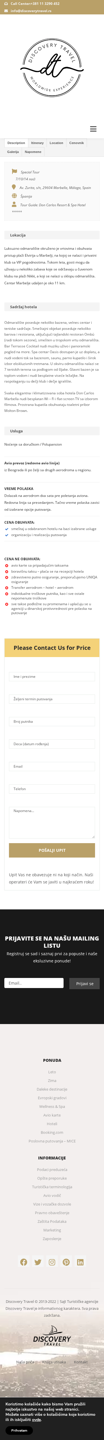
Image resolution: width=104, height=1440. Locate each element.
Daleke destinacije (52, 1089)
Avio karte (52, 1115)
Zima (52, 1080)
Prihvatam (19, 1430)
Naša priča (25, 1362)
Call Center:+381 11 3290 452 (35, 3)
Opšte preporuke (52, 1178)
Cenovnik (76, 143)
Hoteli (52, 1123)
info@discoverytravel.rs (31, 10)
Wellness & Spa (52, 1106)
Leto (52, 1071)
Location (56, 143)
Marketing (52, 1230)
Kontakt (81, 1362)
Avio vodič (52, 1195)
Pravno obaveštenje (52, 1212)
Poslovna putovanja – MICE (52, 1141)
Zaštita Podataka (52, 1221)
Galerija (13, 152)
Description (16, 143)
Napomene (33, 152)
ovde (36, 1419)
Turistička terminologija (52, 1186)
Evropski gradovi (52, 1097)
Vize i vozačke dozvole (52, 1204)
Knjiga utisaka (54, 1362)
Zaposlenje (52, 1238)
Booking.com (52, 1132)
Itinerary (37, 143)
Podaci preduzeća (52, 1169)
